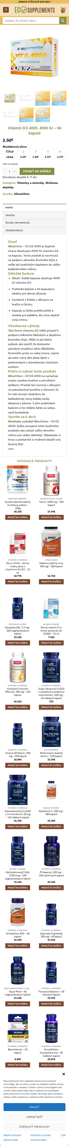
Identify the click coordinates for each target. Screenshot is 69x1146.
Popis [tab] (9, 207)
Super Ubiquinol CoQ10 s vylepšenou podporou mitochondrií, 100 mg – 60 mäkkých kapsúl (51, 693)
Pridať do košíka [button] (18, 517)
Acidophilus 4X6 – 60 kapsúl (18, 935)
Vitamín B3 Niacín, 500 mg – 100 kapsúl (17, 755)
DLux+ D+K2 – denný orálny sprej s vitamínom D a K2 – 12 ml (17, 568)
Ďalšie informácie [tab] (17, 222)
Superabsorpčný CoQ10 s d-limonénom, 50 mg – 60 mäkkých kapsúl (18, 814)
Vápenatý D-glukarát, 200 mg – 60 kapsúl (51, 935)
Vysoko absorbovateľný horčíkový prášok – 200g (18, 505)
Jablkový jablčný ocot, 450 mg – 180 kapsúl (51, 565)
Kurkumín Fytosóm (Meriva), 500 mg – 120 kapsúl (17, 692)
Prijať (34, 1107)
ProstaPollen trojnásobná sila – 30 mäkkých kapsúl (51, 1052)
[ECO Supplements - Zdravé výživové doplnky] (35, 10)
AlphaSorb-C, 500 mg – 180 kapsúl (51, 813)
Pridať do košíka (37, 171)
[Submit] (62, 20)
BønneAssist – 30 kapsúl (17, 1051)
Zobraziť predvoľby (34, 1126)
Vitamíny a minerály (30, 183)
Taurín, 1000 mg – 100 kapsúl (51, 503)
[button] (63, 1074)
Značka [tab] (10, 215)
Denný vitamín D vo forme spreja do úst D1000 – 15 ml (51, 630)
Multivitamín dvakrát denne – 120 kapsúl (51, 755)
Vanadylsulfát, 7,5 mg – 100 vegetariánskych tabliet (18, 630)
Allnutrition (22, 194)
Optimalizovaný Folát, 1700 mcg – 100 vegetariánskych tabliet (18, 875)
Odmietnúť (34, 1117)
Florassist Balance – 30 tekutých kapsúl (51, 993)
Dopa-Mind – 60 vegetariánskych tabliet (18, 993)
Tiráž (63, 1135)
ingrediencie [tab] (14, 230)
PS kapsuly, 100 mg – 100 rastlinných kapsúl (51, 874)
